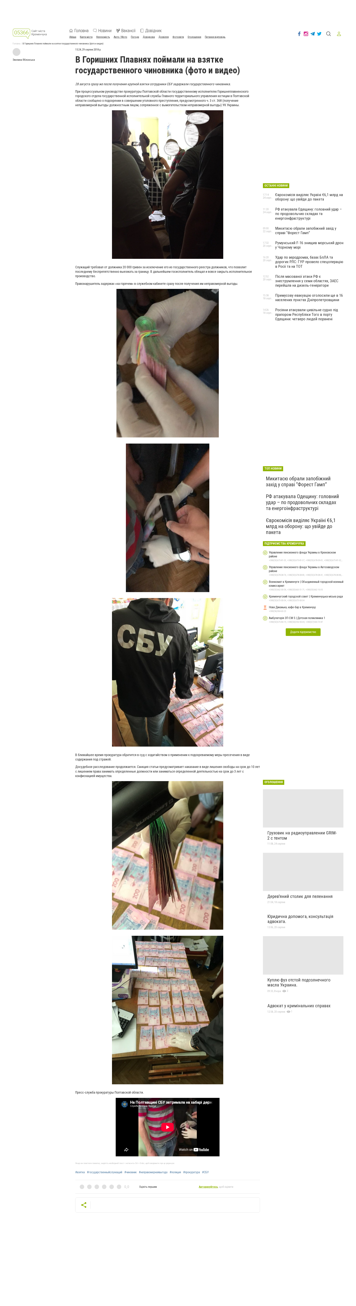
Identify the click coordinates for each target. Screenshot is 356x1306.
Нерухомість (103, 36)
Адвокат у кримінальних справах (299, 1005)
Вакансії (128, 30)
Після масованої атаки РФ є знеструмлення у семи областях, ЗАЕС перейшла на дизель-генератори (306, 281)
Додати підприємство (303, 632)
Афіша (72, 36)
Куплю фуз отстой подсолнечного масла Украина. (298, 982)
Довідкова (149, 36)
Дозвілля (164, 36)
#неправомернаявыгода (153, 1172)
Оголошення (194, 36)
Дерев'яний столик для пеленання (300, 896)
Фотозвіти (178, 36)
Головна (81, 30)
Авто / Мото (120, 36)
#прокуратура (191, 1172)
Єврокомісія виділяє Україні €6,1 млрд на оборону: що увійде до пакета (309, 197)
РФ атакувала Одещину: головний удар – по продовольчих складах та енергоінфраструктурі (308, 213)
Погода (135, 36)
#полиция (175, 1172)
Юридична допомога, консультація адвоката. (300, 919)
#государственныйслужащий (104, 1172)
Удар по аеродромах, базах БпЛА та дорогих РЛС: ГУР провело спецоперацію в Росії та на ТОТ (309, 261)
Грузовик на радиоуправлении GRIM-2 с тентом (302, 835)
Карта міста (86, 36)
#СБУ (205, 1172)
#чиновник (130, 1172)
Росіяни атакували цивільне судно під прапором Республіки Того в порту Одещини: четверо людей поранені (306, 314)
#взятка (80, 1172)
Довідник (153, 30)
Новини (105, 30)
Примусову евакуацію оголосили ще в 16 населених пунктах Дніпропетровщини (309, 297)
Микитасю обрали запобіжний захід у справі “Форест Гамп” (305, 230)
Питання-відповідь (215, 36)
